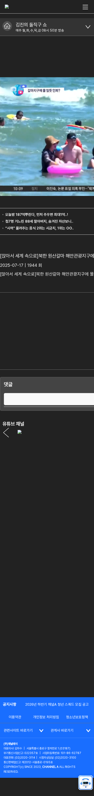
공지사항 (9, 704)
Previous (6, 433)
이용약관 (15, 717)
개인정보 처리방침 (46, 717)
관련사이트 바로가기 (18, 730)
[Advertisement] (47, 642)
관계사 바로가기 (62, 730)
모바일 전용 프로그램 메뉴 (88, 27)
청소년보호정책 (77, 717)
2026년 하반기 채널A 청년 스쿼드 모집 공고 (57, 704)
